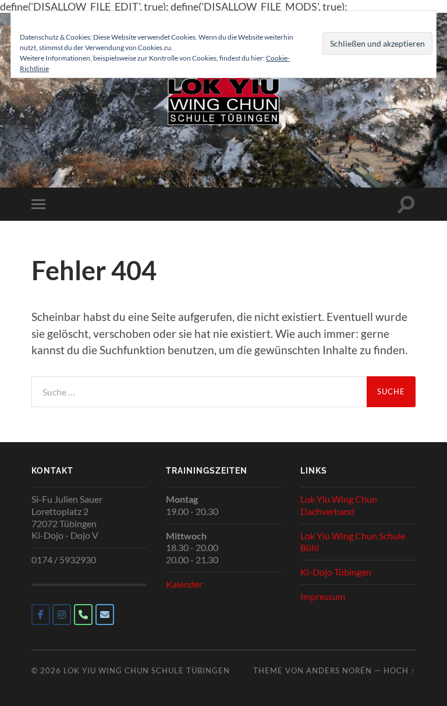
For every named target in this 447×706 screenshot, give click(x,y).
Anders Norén (339, 670)
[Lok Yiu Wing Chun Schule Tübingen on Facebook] (40, 614)
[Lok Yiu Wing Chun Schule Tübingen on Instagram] (61, 614)
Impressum (322, 596)
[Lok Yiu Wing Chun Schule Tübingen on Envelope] (104, 614)
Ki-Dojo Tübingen (335, 571)
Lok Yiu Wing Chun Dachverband (338, 505)
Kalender (184, 583)
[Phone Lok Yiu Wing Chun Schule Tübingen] (83, 614)
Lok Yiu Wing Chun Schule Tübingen (146, 670)
